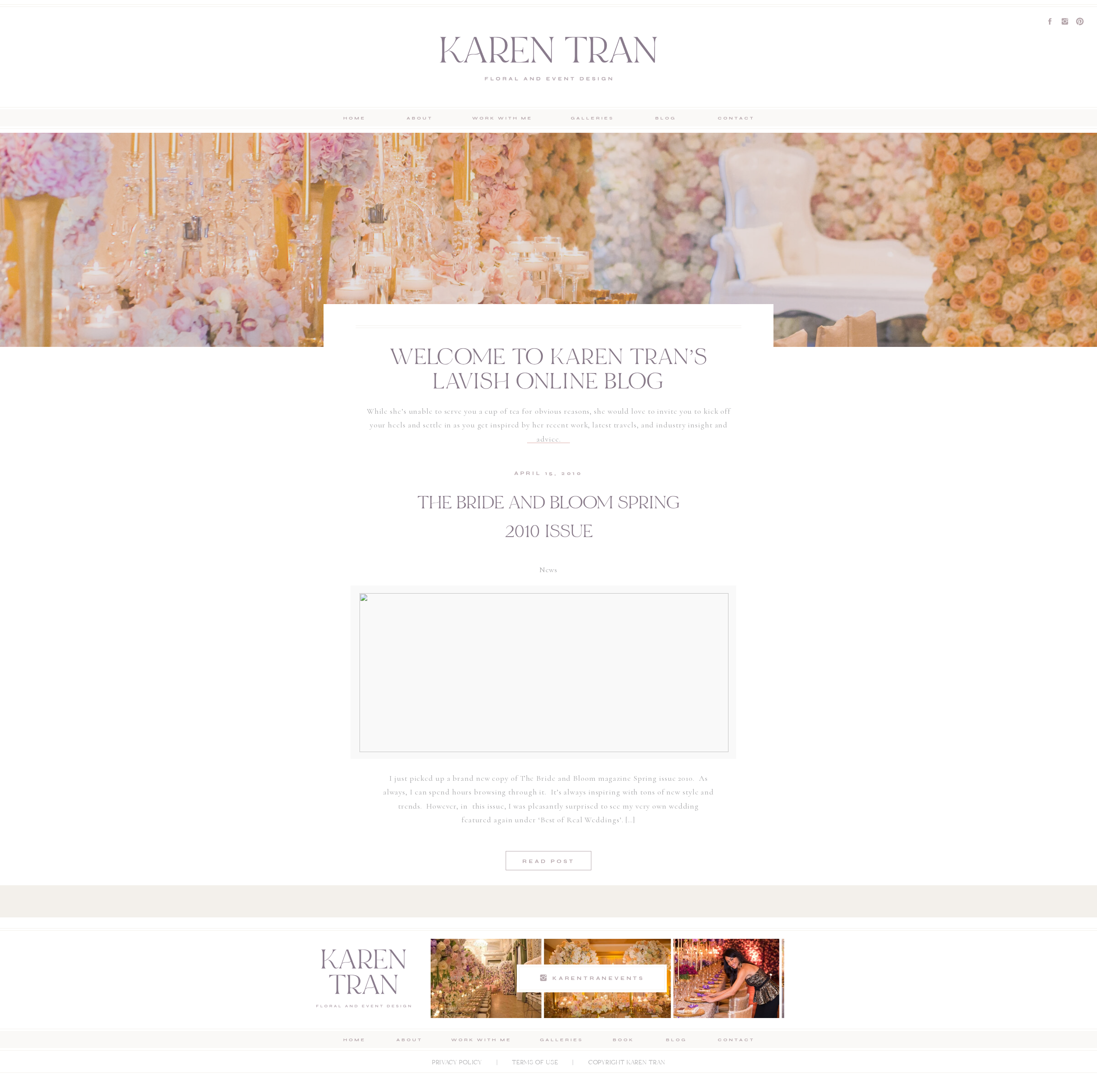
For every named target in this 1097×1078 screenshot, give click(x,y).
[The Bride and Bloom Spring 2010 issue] (544, 672)
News (549, 569)
